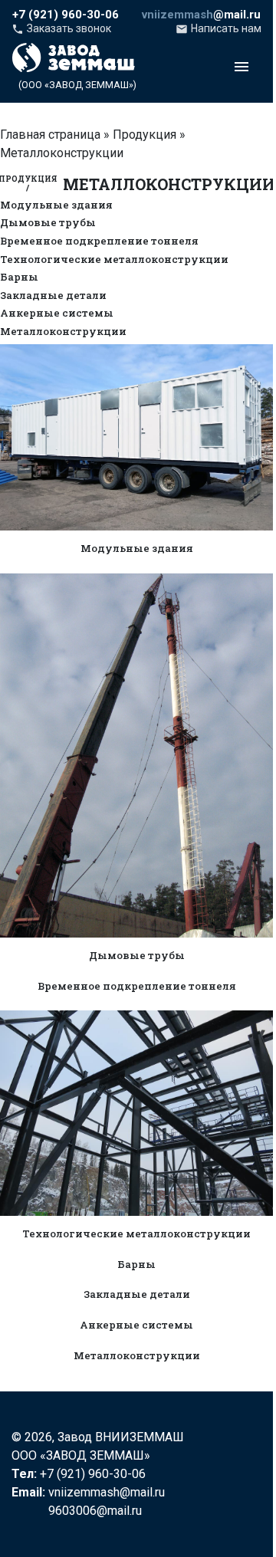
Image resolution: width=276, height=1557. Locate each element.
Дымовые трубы (48, 223)
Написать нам (218, 29)
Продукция (144, 134)
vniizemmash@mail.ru (106, 1492)
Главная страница (50, 134)
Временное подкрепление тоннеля (99, 241)
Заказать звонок (61, 29)
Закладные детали (53, 296)
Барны (19, 277)
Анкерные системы (56, 313)
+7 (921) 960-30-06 (93, 1474)
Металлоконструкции (63, 332)
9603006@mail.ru (95, 1510)
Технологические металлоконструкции (114, 260)
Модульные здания (56, 205)
